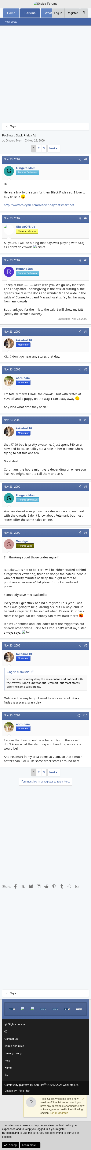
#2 (85, 218)
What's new (52, 13)
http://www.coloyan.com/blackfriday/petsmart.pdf (39, 205)
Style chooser (16, 1024)
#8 (85, 532)
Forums (30, 13)
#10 (85, 715)
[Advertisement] (45, 75)
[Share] (80, 159)
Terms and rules (14, 1046)
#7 (85, 486)
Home (11, 13)
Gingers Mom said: (18, 672)
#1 (85, 159)
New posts (10, 21)
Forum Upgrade (59, 1113)
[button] (44, 1031)
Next (52, 148)
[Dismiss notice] (83, 1099)
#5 (85, 369)
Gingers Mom (14, 140)
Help (7, 1060)
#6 (85, 420)
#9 (85, 645)
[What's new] (84, 13)
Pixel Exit (24, 1090)
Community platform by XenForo (41, 1084)
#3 (85, 260)
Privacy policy (13, 1053)
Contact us (11, 1038)
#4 (85, 331)
